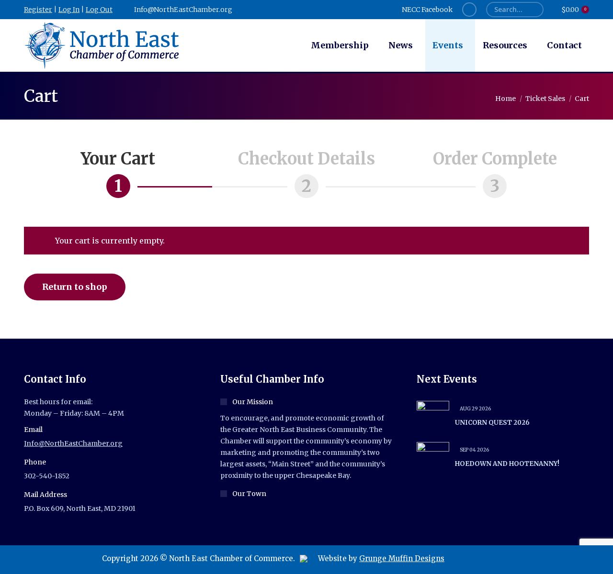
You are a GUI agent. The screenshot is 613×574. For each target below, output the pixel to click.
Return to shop (74, 286)
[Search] (532, 9)
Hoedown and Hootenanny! (507, 464)
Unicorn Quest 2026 (492, 423)
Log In (68, 9)
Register (38, 9)
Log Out (99, 9)
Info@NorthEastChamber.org (183, 9)
